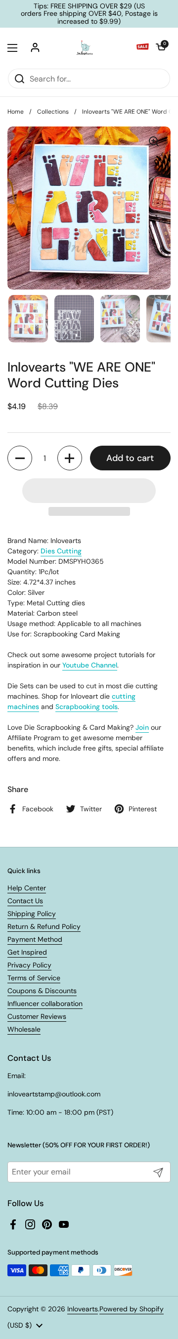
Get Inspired (27, 952)
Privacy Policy (29, 965)
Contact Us (25, 900)
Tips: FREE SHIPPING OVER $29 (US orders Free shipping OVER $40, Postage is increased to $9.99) (89, 13)
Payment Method (34, 939)
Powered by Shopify (131, 1308)
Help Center (26, 887)
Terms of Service (33, 977)
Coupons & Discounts (42, 990)
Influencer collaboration (45, 1003)
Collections (53, 112)
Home (15, 112)
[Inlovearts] (84, 48)
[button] (161, 48)
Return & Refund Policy (44, 926)
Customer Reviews (36, 1016)
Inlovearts (82, 1308)
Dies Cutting (61, 550)
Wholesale (24, 1029)
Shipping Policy (31, 913)
